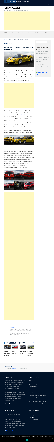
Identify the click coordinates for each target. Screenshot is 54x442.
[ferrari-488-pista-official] (29, 185)
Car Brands (38, 32)
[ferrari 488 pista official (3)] (9, 175)
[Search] (15, 4)
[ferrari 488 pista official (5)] (29, 175)
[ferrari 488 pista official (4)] (19, 175)
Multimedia (29, 32)
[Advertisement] (27, 20)
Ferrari (6, 43)
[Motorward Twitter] (47, 4)
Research (20, 32)
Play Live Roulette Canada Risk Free (38, 391)
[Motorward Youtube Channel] (49, 4)
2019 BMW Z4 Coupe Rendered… (15, 351)
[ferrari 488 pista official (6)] (9, 185)
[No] (52, 438)
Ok (27, 440)
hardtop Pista (22, 115)
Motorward (12, 8)
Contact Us (7, 36)
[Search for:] (8, 4)
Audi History (32, 380)
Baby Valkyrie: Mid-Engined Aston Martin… (31, 353)
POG (13, 148)
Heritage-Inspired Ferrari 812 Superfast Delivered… (7, 353)
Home (5, 32)
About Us (14, 36)
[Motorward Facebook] (45, 4)
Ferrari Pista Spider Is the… (23, 351)
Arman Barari (13, 327)
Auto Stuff (12, 32)
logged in (14, 368)
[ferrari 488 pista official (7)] (19, 185)
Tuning (45, 32)
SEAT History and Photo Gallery (22, 1)
